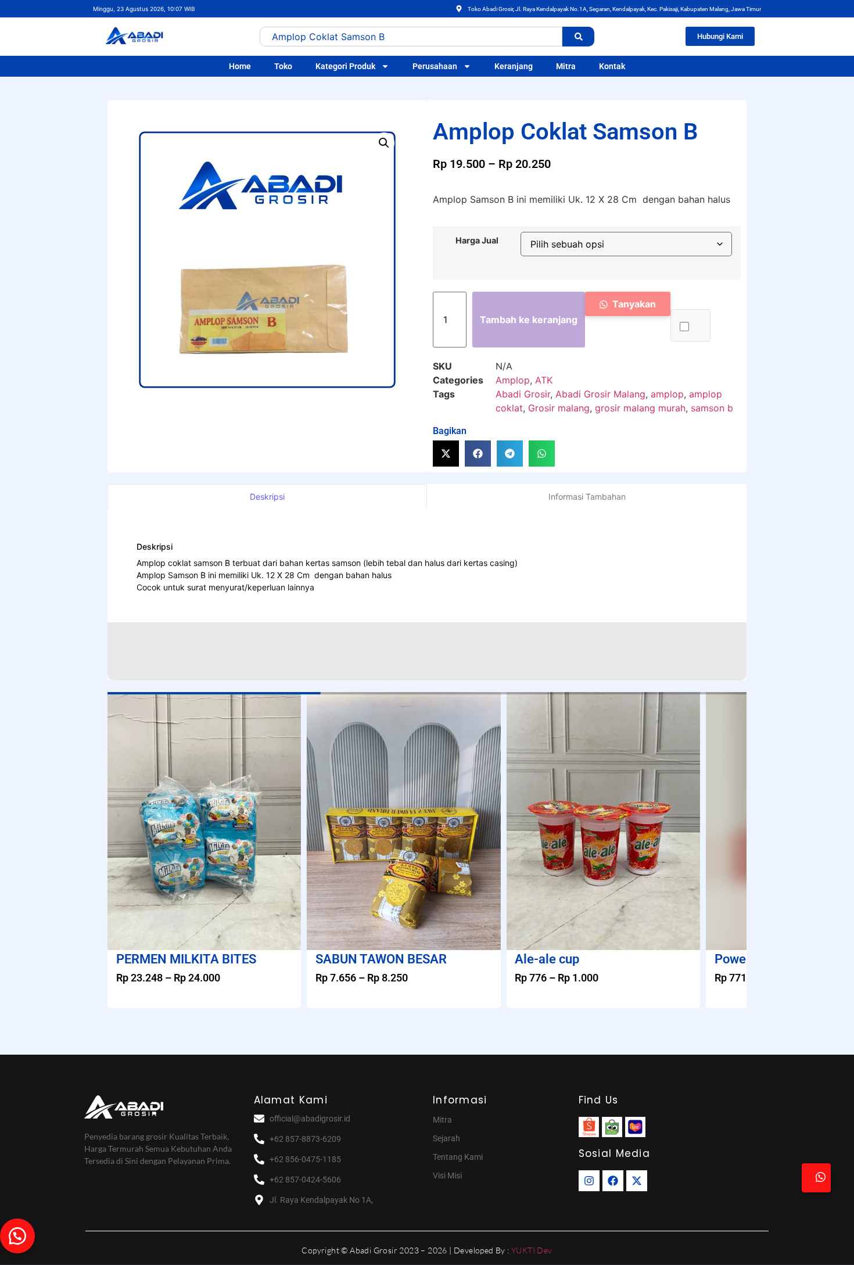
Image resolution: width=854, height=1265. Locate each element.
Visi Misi (447, 1175)
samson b (712, 408)
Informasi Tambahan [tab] (587, 496)
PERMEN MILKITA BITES (186, 959)
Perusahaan (434, 66)
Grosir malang (559, 408)
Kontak (612, 66)
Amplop (513, 380)
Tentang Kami (458, 1157)
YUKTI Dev (531, 1250)
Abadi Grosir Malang (600, 394)
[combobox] (411, 36)
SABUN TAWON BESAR (381, 959)
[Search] (578, 36)
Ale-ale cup (547, 959)
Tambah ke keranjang (528, 319)
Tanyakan (633, 304)
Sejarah (446, 1138)
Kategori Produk (345, 66)
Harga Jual (476, 240)
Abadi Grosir (523, 394)
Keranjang (513, 66)
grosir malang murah (640, 408)
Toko (283, 66)
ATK (543, 380)
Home (240, 66)
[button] (384, 142)
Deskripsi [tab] (267, 496)
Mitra (566, 66)
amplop (667, 394)
